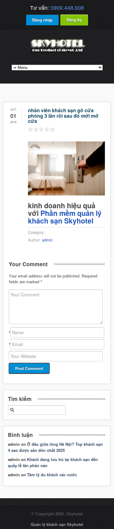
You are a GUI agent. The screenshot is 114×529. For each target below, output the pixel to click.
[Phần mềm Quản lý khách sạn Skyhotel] (57, 52)
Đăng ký (74, 20)
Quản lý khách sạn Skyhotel (57, 524)
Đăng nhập (42, 20)
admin (47, 240)
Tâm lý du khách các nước (52, 474)
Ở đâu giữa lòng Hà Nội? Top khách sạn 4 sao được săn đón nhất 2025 (55, 447)
